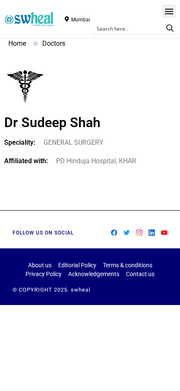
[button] (169, 11)
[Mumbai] (66, 19)
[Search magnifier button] (170, 28)
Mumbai (80, 20)
